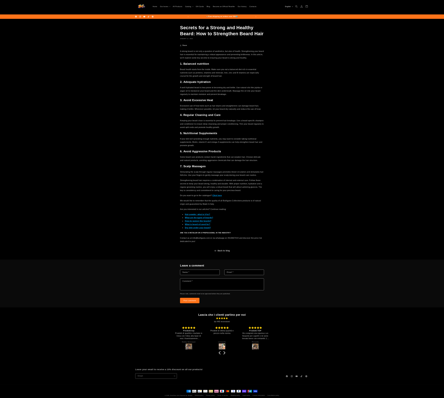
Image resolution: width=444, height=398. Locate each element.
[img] (222, 318)
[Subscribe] (174, 376)
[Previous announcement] (188, 16)
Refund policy (199, 395)
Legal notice (246, 395)
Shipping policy (235, 395)
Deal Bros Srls (174, 395)
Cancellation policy (273, 395)
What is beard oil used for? (197, 224)
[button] (165, 6)
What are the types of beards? (199, 218)
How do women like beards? (198, 221)
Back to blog (224, 251)
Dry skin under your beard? (198, 228)
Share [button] (184, 45)
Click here (217, 195)
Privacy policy (210, 395)
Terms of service (222, 395)
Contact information (259, 395)
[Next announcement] (255, 16)
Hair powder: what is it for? (197, 214)
